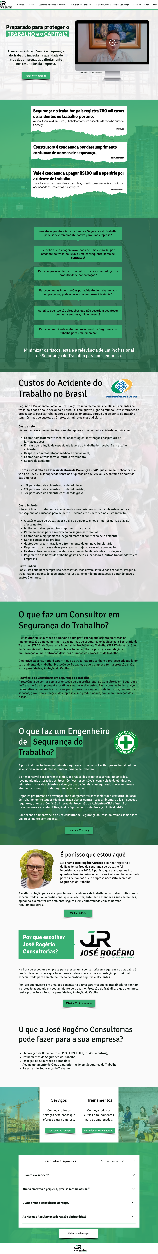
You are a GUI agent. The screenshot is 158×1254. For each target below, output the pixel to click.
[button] (36, 75)
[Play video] (112, 43)
